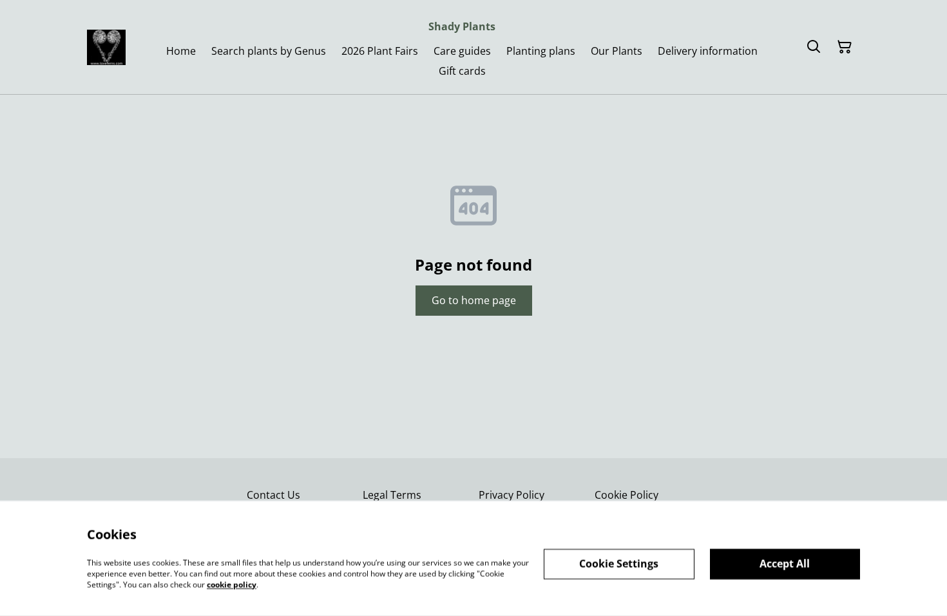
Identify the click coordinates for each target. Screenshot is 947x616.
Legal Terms (392, 495)
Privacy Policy (511, 495)
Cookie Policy (626, 495)
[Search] (813, 47)
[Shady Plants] (106, 47)
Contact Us (273, 495)
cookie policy (231, 584)
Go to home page (474, 300)
